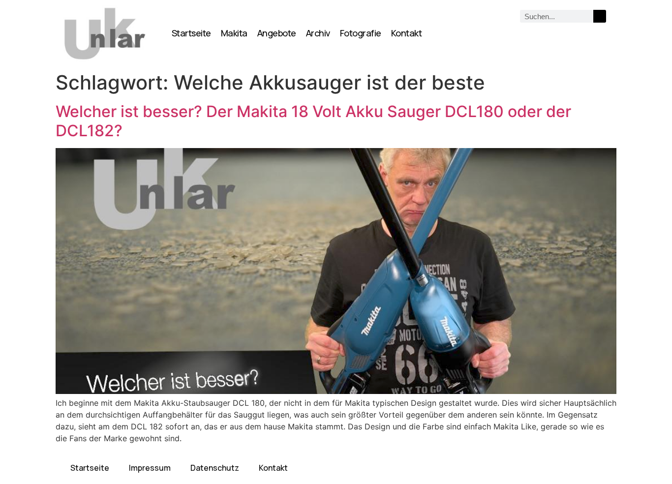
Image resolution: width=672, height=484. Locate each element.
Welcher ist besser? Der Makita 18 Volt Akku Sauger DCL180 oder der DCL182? (313, 121)
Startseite (191, 33)
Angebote (276, 33)
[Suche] (599, 16)
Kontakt (406, 33)
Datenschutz (214, 467)
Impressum (150, 467)
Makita (234, 33)
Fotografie (360, 33)
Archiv (318, 33)
